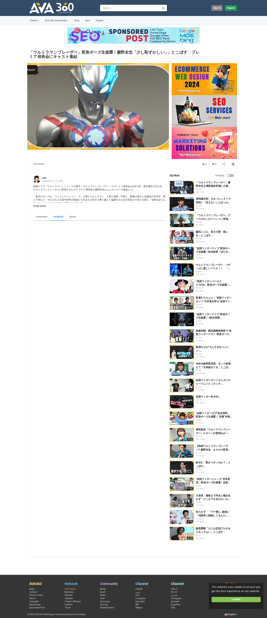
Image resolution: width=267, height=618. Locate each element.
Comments (41, 216)
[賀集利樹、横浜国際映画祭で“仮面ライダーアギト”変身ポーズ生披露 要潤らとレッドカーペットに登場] (182, 336)
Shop (76, 20)
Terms (32, 598)
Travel (68, 607)
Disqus (72, 216)
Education (105, 601)
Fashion (69, 604)
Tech (102, 598)
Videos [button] (33, 20)
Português (176, 598)
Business (69, 592)
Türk (173, 607)
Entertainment (107, 607)
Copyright (34, 601)
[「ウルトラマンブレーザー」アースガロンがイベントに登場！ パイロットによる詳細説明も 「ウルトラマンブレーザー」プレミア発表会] (182, 220)
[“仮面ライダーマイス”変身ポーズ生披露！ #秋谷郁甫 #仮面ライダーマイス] (182, 319)
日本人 (174, 589)
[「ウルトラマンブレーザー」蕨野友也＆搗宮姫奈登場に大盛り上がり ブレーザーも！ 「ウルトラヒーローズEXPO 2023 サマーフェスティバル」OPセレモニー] (182, 188)
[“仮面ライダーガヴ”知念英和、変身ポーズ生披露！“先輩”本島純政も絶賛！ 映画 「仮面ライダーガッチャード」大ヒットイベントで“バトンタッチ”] (182, 418)
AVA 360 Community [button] (55, 20)
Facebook (58, 216)
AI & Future (70, 589)
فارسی (174, 595)
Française (140, 598)
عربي (137, 592)
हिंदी (137, 604)
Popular (100, 20)
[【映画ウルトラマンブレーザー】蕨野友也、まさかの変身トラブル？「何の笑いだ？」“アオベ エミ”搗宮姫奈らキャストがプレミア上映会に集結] (182, 451)
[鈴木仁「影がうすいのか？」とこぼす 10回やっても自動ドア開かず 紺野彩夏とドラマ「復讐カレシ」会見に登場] (182, 468)
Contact (33, 592)
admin (201, 288)
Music (103, 589)
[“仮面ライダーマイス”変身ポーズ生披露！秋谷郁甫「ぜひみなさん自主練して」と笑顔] (182, 253)
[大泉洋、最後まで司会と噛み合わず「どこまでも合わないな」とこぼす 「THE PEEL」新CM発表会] (182, 501)
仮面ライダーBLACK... (208, 396)
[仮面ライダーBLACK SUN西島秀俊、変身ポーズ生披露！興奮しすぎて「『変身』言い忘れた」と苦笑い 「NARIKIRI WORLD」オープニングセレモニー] (182, 402)
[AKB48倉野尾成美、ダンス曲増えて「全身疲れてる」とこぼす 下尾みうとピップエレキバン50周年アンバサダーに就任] (182, 369)
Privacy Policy (36, 595)
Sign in (217, 8)
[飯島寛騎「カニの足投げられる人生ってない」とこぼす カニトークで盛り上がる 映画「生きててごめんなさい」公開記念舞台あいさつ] (182, 534)
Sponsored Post (37, 607)
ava (44, 177)
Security (68, 595)
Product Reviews (73, 601)
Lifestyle (69, 598)
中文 (137, 595)
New (87, 20)
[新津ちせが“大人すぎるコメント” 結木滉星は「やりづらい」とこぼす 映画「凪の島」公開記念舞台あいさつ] (182, 352)
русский (175, 601)
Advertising (34, 604)
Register (231, 8)
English (139, 589)
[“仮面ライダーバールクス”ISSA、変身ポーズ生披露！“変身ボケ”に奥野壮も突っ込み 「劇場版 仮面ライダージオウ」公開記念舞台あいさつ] (182, 286)
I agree (236, 599)
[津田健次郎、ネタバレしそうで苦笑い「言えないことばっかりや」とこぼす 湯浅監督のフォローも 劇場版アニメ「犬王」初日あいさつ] (182, 204)
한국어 (174, 592)
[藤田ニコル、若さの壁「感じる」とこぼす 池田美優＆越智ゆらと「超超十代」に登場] (182, 237)
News (103, 595)
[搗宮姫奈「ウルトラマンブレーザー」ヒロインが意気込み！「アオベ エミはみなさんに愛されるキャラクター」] (182, 435)
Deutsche (140, 601)
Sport (102, 592)
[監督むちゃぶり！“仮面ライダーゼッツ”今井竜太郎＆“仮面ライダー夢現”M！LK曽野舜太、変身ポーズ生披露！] (182, 303)
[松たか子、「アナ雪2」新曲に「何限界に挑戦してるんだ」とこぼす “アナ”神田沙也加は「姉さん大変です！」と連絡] (182, 517)
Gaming (104, 604)
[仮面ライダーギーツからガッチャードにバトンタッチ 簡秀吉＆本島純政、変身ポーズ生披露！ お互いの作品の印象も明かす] (182, 385)
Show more (39, 206)
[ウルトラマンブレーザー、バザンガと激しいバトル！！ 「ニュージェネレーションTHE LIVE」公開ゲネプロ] (182, 270)
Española (175, 604)
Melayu (139, 607)
